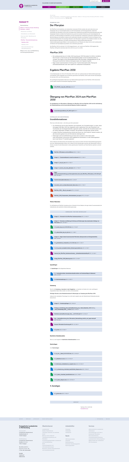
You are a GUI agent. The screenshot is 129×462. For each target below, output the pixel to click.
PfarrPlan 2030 (25, 42)
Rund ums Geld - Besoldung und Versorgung (28, 36)
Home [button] (49, 7)
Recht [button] (89, 7)
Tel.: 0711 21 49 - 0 (23, 447)
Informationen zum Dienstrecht (28, 33)
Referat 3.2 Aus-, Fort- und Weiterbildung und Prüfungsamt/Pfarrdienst (29, 51)
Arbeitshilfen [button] (76, 7)
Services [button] (103, 7)
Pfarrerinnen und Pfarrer (26, 31)
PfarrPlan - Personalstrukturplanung (57, 18)
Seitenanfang (100, 419)
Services (91, 426)
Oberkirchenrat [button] (62, 7)
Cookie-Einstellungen (47, 419)
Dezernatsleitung (24, 25)
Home (51, 16)
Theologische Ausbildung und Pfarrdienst (68, 16)
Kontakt (21, 419)
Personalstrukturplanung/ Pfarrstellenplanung (27, 47)
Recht (67, 436)
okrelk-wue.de (26, 450)
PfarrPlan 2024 (25, 44)
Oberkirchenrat (56, 16)
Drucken (108, 419)
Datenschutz (36, 419)
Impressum (28, 419)
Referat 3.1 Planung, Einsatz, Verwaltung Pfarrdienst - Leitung (90, 16)
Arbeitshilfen (70, 426)
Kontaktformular (84, 408)
